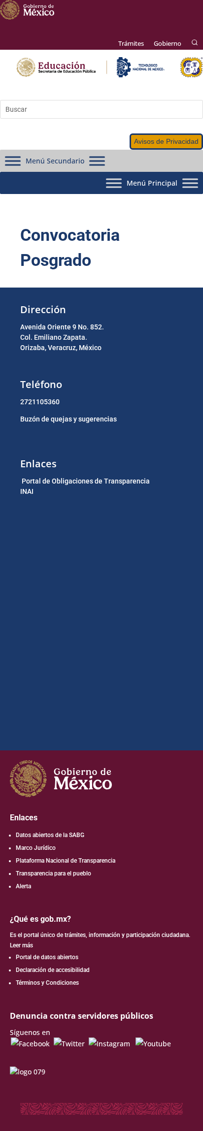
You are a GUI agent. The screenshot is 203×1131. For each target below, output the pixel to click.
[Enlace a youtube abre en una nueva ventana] (153, 1043)
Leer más (21, 945)
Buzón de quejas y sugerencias (68, 419)
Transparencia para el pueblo (53, 873)
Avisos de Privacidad (166, 141)
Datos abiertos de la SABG (50, 835)
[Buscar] (195, 43)
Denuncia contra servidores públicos (81, 1015)
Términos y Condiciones (47, 982)
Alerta (23, 886)
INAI (27, 491)
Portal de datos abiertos (47, 957)
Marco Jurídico (36, 847)
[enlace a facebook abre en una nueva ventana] (30, 1043)
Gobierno (167, 43)
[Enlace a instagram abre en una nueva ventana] (109, 1043)
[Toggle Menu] (13, 160)
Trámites (131, 43)
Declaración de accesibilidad (53, 970)
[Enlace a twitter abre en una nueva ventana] (69, 1043)
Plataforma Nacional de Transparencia (65, 860)
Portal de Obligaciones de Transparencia (86, 481)
